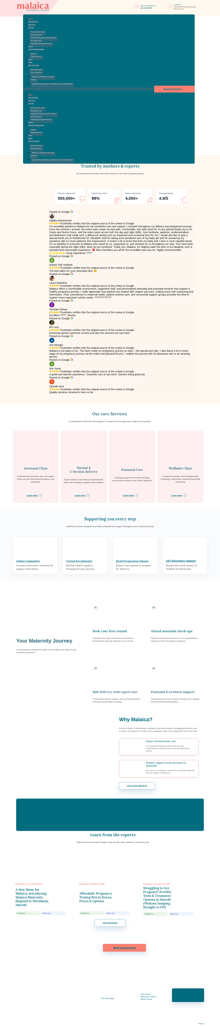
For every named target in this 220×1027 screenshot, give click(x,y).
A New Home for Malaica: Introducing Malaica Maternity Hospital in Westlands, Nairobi (32, 897)
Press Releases (36, 73)
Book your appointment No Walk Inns (188, 995)
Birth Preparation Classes (132, 561)
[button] (87, 89)
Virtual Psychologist (79, 561)
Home (30, 19)
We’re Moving (33, 22)
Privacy (201, 1023)
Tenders (33, 80)
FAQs (30, 62)
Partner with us (36, 57)
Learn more (32, 495)
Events (30, 47)
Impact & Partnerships (36, 49)
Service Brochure (36, 70)
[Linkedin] (113, 1014)
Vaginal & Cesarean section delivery (43, 38)
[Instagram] (100, 1014)
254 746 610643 (146, 8)
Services (31, 28)
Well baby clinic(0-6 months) (41, 44)
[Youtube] (107, 1014)
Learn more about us (137, 786)
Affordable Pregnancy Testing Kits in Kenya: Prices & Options (95, 897)
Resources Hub (33, 65)
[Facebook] (93, 1014)
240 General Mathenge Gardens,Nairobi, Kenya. (148, 996)
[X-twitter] (120, 1014)
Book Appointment (173, 89)
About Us (31, 25)
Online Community (28, 561)
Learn (30, 60)
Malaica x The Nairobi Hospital (43, 77)
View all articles (110, 923)
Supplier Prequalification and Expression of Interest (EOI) (52, 84)
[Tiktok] (127, 1014)
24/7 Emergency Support (181, 560)
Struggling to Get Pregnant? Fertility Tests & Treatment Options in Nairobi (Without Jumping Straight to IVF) (157, 897)
